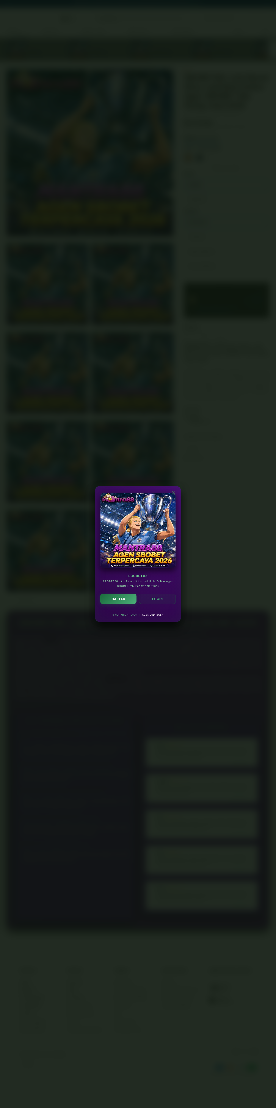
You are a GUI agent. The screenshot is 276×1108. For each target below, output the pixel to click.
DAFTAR (118, 599)
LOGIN (157, 599)
